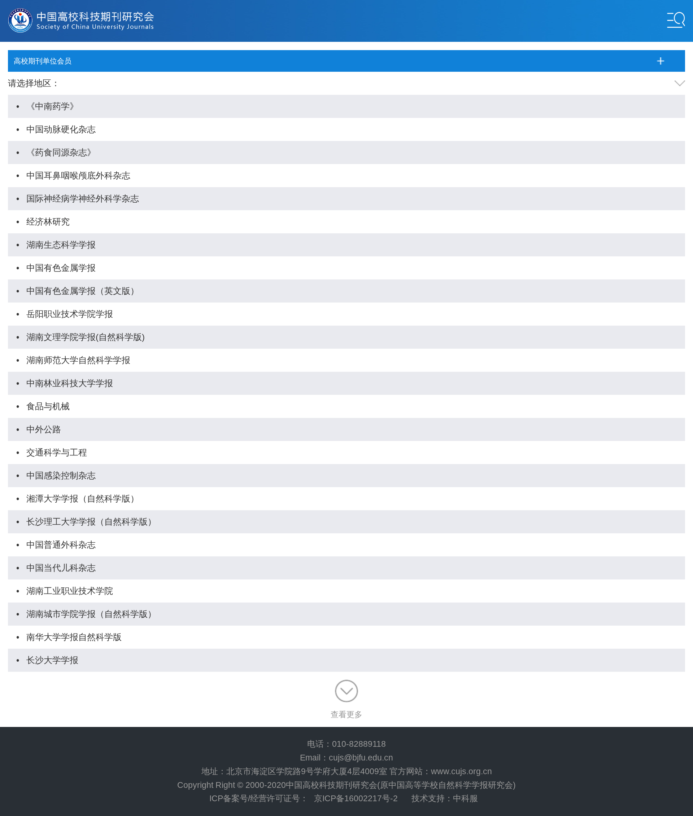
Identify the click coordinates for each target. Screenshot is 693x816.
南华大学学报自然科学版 (74, 637)
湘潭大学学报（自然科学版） (82, 498)
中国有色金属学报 (61, 268)
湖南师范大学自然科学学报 (78, 360)
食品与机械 (48, 406)
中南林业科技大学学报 (69, 383)
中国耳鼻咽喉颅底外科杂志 (78, 175)
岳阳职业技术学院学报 (69, 314)
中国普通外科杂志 (61, 545)
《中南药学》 (52, 106)
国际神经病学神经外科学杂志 (82, 198)
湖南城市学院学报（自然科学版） (91, 614)
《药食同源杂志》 (61, 152)
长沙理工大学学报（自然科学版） (91, 521)
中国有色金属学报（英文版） (82, 291)
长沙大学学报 (52, 660)
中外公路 (43, 429)
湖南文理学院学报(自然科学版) (85, 337)
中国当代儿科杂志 (61, 568)
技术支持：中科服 (444, 798)
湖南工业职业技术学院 (69, 591)
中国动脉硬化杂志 (61, 129)
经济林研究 (48, 221)
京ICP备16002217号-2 (356, 798)
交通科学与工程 (56, 452)
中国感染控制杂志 (61, 475)
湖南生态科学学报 (61, 245)
